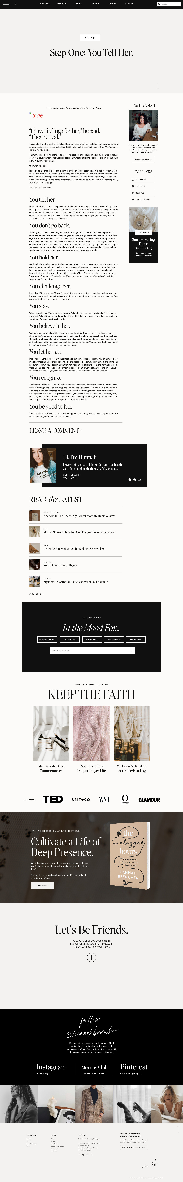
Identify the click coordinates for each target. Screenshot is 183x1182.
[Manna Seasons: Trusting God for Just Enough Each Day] (34, 531)
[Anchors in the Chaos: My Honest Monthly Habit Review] (34, 515)
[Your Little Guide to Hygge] (34, 564)
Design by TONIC (158, 1178)
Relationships (90, 37)
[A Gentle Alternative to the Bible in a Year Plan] (34, 548)
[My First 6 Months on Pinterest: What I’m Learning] (34, 581)
